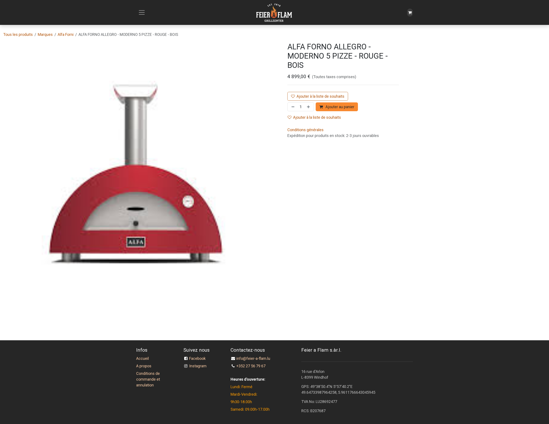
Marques (45, 34)
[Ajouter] (309, 107)
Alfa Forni (66, 34)
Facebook (198, 358)
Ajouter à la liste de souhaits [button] (317, 117)
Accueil (142, 358)
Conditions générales (305, 130)
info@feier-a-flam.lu (253, 358)
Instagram (198, 366)
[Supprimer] (292, 107)
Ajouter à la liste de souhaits (320, 96)
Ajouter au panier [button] (339, 107)
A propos (143, 366)
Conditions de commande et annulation (148, 379)
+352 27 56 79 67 (250, 366)
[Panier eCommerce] (410, 13)
